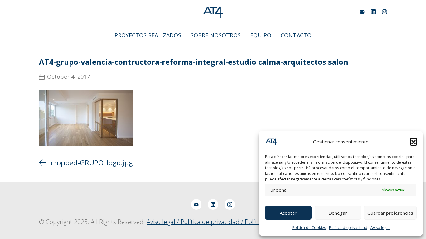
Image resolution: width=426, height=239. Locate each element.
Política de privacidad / (213, 222)
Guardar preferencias (390, 213)
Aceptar (288, 213)
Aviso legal (380, 227)
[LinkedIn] (373, 11)
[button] (413, 141)
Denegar (337, 213)
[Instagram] (384, 11)
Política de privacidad (348, 227)
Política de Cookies (309, 227)
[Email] (362, 11)
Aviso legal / (164, 222)
